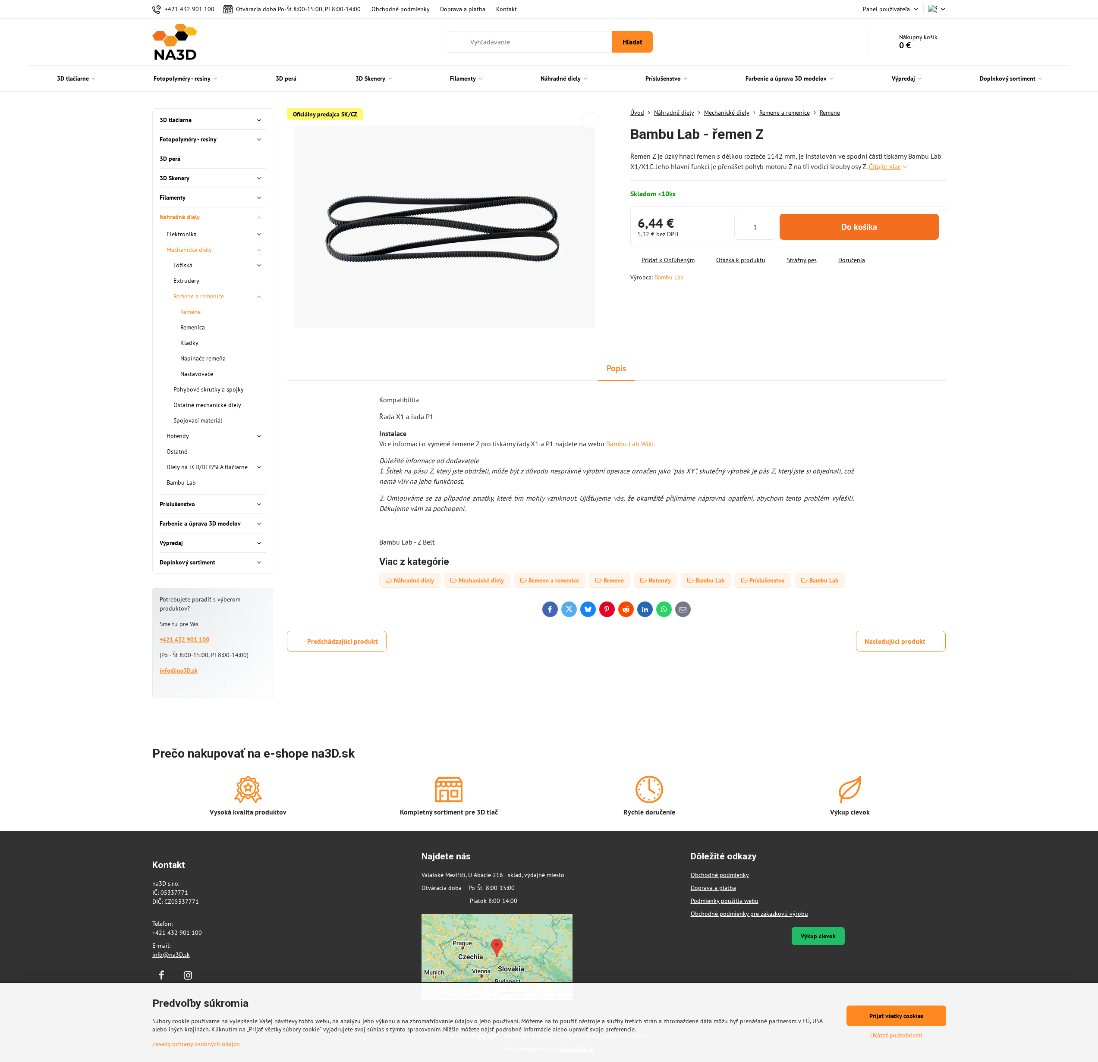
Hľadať (632, 42)
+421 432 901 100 (184, 639)
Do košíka (859, 226)
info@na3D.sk (179, 670)
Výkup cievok (818, 936)
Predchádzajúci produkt (342, 641)
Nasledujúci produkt (895, 641)
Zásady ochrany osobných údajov (196, 1044)
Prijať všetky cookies (896, 1016)
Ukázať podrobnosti (896, 1035)
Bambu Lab (669, 277)
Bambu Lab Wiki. (630, 443)
